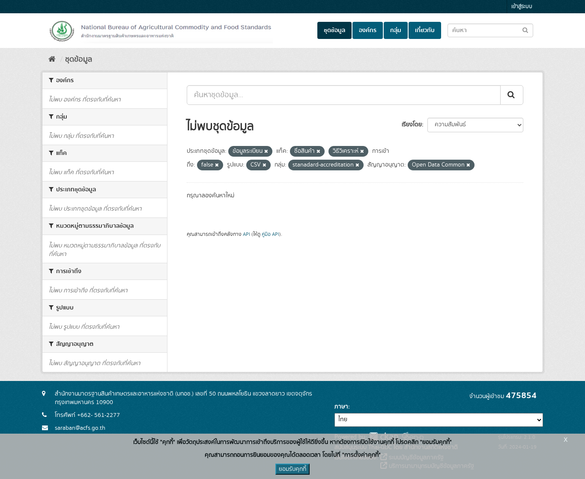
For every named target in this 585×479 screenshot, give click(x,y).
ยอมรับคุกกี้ (292, 469)
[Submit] (511, 95)
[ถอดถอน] (266, 151)
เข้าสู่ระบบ (521, 7)
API (246, 234)
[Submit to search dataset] (525, 29)
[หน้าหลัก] (52, 59)
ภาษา (341, 406)
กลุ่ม (395, 30)
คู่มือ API (270, 234)
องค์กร (367, 30)
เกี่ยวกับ (425, 30)
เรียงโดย (412, 124)
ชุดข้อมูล (334, 30)
